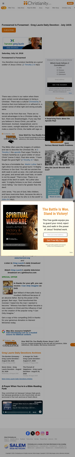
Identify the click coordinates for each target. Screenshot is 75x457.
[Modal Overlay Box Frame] (37, 228)
